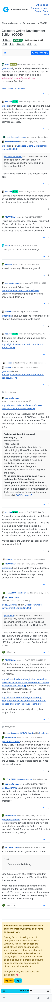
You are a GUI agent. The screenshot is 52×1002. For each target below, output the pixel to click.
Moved (8, 40)
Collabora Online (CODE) (34, 40)
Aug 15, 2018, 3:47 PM (28, 312)
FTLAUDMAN (10, 217)
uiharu (7, 245)
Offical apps (42, 4)
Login (18, 980)
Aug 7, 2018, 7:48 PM (33, 217)
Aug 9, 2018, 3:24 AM (28, 245)
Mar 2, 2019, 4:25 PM (36, 784)
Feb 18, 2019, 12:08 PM (19, 401)
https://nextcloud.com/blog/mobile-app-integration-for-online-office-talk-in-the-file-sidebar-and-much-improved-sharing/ (24, 700)
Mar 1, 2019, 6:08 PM (33, 737)
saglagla (8, 264)
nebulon (8, 102)
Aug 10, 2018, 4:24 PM (36, 283)
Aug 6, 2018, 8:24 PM (36, 191)
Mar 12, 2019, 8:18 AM (36, 847)
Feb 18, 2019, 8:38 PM (34, 564)
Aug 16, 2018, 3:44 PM (28, 367)
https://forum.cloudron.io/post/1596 (20, 290)
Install (46, 14)
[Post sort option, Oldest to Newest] (5, 52)
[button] (4, 998)
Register (9, 980)
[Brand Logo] (6, 9)
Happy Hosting (7, 88)
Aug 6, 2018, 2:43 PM (36, 102)
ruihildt (8, 312)
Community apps (39, 8)
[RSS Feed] (35, 44)
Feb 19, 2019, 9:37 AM (19, 601)
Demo (38, 11)
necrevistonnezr (12, 142)
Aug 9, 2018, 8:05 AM (30, 264)
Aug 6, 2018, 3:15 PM (36, 142)
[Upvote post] (44, 94)
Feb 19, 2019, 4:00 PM (34, 660)
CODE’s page (22, 495)
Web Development (21, 88)
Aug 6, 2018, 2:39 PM (34, 64)
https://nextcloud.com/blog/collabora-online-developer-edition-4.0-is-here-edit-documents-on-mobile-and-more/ (25, 682)
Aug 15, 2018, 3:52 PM (36, 334)
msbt (7, 64)
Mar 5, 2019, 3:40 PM (33, 816)
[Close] (47, 925)
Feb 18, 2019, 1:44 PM (36, 512)
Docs (45, 11)
